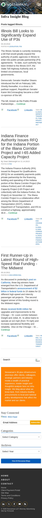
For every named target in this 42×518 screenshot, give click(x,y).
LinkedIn (3, 504)
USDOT (38, 346)
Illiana (38, 227)
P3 (36, 118)
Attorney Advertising (27, 509)
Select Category (10, 437)
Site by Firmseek (7, 511)
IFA (37, 225)
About (5, 479)
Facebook (14, 504)
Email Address (10, 422)
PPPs (37, 244)
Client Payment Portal (10, 490)
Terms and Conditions (10, 495)
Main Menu (39, 5)
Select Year (8, 451)
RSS (25, 504)
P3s (20, 46)
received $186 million (18, 309)
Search (6, 359)
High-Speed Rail (15, 275)
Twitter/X (8, 504)
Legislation (13, 46)
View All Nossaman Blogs (21, 461)
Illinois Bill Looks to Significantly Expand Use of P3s (18, 35)
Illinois (39, 112)
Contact (7, 484)
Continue (21, 104)
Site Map (5, 493)
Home (5, 475)
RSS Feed (12, 417)
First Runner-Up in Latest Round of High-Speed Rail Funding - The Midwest (20, 261)
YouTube (19, 504)
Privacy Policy (7, 498)
